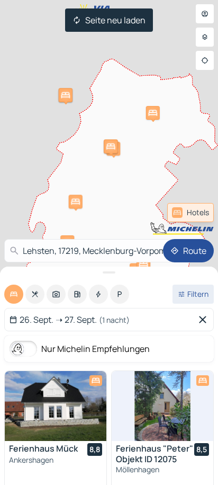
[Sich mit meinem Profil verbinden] (205, 13)
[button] (153, 113)
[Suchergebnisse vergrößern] (109, 272)
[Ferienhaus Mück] (55, 406)
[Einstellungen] (205, 37)
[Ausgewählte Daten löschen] (204, 319)
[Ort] (205, 60)
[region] (55, 406)
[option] (13, 294)
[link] (190, 212)
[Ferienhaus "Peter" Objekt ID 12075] (162, 406)
